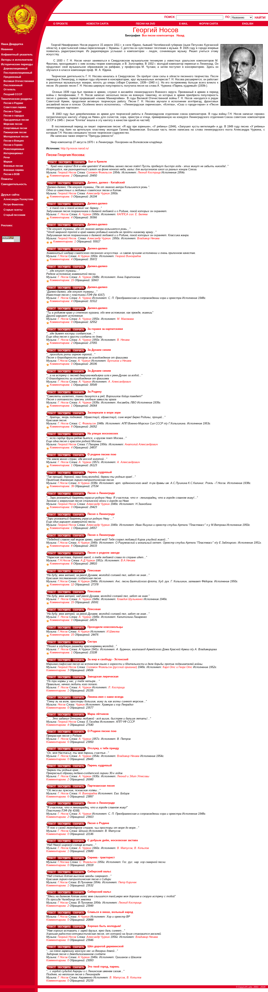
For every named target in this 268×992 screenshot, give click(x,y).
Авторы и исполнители (16, 59)
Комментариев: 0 (61, 196)
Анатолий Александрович (141, 444)
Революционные (14, 149)
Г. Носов (63, 214)
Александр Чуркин (98, 193)
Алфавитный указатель (17, 54)
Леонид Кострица (149, 172)
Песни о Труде (13, 111)
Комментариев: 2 (61, 175)
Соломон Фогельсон (99, 172)
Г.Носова (63, 862)
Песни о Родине (13, 103)
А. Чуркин (85, 214)
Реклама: (7, 225)
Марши (8, 161)
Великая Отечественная (19, 81)
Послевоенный (13, 85)
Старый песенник (14, 215)
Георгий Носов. (67, 238)
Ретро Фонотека (13, 204)
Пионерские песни (15, 132)
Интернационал (13, 153)
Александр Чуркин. (99, 238)
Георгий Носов (67, 172)
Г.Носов (63, 256)
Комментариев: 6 (58, 742)
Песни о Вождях (14, 140)
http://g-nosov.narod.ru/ (75, 148)
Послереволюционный (18, 72)
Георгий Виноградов (128, 256)
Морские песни (13, 124)
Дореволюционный (15, 68)
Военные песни (13, 165)
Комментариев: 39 (62, 486)
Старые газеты (13, 209)
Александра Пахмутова (18, 199)
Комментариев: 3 (58, 670)
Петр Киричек (127, 882)
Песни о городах (14, 115)
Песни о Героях (13, 144)
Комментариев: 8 (61, 426)
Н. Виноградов (88, 793)
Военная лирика (14, 170)
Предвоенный (12, 77)
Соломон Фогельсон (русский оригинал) (111, 667)
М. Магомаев (125, 318)
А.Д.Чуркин (88, 560)
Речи (7, 157)
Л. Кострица (116, 687)
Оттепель (9, 89)
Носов (62, 704)
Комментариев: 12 (62, 584)
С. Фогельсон (87, 423)
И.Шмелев (113, 631)
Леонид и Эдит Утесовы (133, 776)
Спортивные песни (15, 128)
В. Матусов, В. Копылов (133, 848)
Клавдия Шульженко (130, 599)
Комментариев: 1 (65, 241)
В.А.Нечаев (128, 560)
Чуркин (80, 704)
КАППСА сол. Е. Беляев (132, 214)
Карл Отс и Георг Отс (177, 667)
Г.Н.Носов (64, 560)
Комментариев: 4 (61, 217)
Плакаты (7, 178)
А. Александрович (119, 381)
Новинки (7, 49)
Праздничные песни (16, 119)
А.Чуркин (84, 256)
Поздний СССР (13, 94)
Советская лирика (15, 107)
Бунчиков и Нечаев (119, 360)
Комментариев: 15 (62, 280)
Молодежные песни (16, 136)
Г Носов (63, 902)
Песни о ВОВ (12, 174)
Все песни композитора (158, 35)
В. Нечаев (123, 339)
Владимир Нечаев (148, 238)
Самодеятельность (14, 184)
